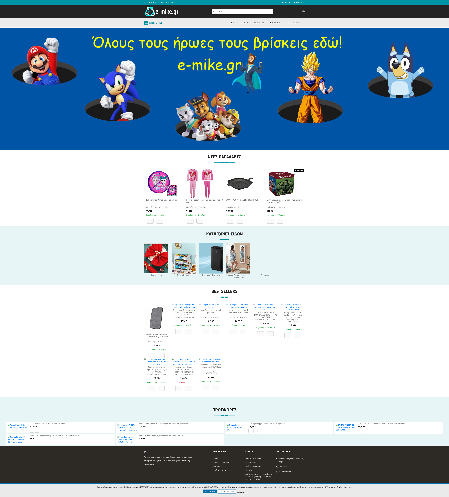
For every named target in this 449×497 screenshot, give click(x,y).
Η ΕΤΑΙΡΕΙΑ (243, 23)
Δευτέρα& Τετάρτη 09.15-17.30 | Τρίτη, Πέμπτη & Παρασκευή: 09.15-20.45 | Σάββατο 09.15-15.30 (258, 476)
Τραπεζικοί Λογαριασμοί (253, 462)
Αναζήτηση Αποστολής (252, 466)
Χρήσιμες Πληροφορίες (221, 462)
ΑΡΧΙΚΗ (230, 23)
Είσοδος (299, 2)
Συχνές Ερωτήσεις (219, 470)
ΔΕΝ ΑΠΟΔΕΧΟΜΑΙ (227, 491)
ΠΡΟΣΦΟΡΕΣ (258, 23)
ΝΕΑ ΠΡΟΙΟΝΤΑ (275, 23)
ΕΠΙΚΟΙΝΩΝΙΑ (293, 23)
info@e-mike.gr (285, 472)
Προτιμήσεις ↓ (241, 492)
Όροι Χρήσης (217, 466)
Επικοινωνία (168, 2)
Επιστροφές (248, 470)
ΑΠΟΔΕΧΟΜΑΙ (210, 491)
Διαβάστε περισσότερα (344, 487)
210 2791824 (153, 2)
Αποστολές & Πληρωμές (253, 458)
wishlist (287, 2)
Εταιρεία (216, 458)
